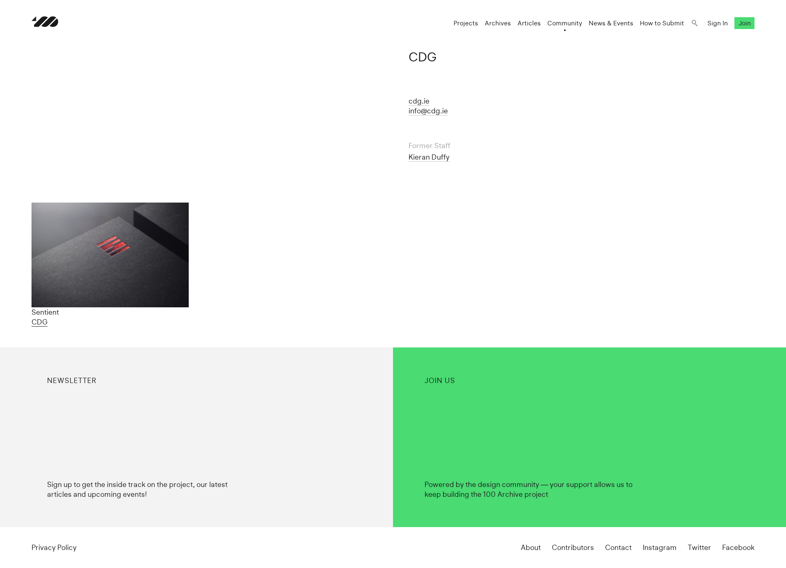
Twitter (699, 547)
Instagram (660, 547)
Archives (498, 23)
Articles (529, 23)
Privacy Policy (54, 547)
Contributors (573, 547)
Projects (466, 23)
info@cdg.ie (428, 110)
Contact (618, 547)
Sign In (717, 23)
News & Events (611, 23)
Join (745, 23)
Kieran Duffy (429, 157)
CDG (39, 322)
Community (564, 23)
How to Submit (662, 23)
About (531, 547)
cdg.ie (419, 101)
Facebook (738, 547)
